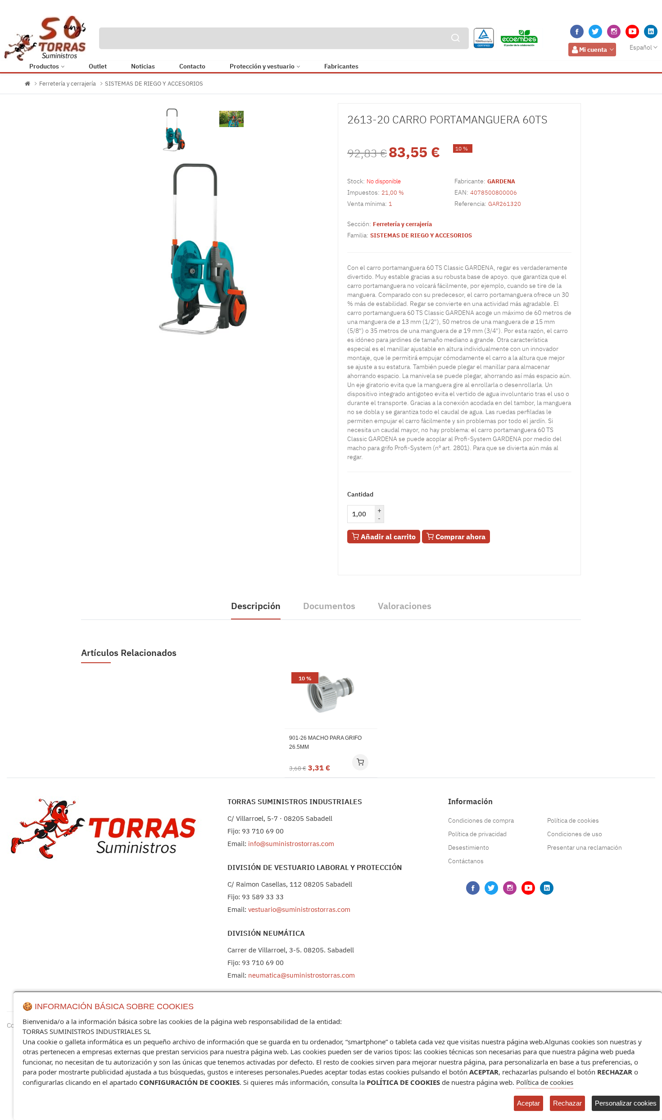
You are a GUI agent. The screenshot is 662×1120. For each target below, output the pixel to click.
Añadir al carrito (387, 536)
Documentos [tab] (329, 606)
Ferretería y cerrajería (67, 83)
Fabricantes (341, 66)
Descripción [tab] (256, 606)
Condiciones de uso (574, 834)
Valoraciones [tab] (404, 606)
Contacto (192, 66)
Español (641, 47)
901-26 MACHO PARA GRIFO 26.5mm (325, 742)
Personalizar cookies (626, 1103)
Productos (44, 66)
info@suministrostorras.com (291, 843)
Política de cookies (573, 820)
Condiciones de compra (481, 820)
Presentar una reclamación (584, 847)
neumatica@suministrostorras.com (301, 975)
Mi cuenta (593, 50)
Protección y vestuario (262, 66)
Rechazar (567, 1103)
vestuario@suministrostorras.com (299, 909)
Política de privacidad (477, 834)
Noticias (143, 66)
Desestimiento (468, 847)
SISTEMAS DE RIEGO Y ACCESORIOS (154, 83)
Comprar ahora (459, 536)
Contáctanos (466, 861)
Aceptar (528, 1103)
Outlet (98, 66)
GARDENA (501, 181)
